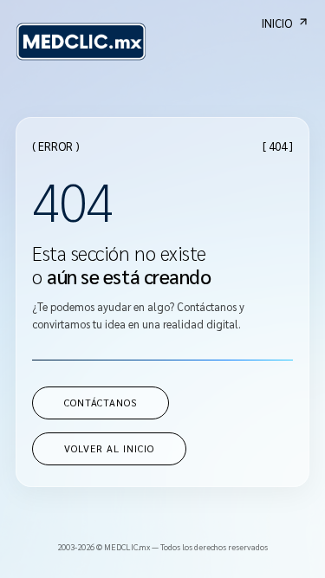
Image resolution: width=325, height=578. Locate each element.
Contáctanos (100, 402)
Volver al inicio (109, 448)
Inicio (277, 23)
